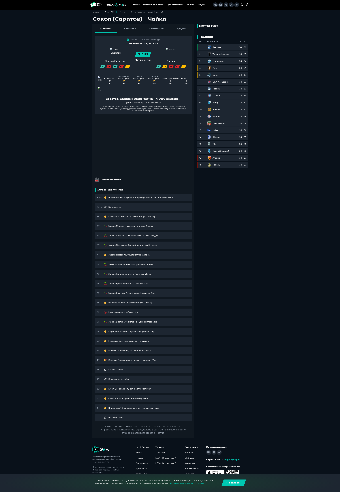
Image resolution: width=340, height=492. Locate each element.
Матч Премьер (192, 468)
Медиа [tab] (181, 28)
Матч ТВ (189, 452)
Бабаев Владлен (151, 235)
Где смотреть (175, 5)
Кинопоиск (190, 463)
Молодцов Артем (116, 302)
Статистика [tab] (157, 28)
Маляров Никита (124, 226)
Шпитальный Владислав (128, 235)
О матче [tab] (105, 28)
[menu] (186, 4)
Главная (95, 12)
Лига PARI (109, 12)
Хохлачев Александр (126, 293)
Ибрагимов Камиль (117, 331)
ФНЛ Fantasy (142, 447)
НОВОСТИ (147, 5)
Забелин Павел (115, 255)
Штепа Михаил (115, 197)
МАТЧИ (137, 5)
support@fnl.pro (231, 459)
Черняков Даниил (144, 226)
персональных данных (181, 483)
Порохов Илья (142, 283)
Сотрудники (142, 463)
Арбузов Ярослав (148, 245)
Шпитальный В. (124, 77)
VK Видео (189, 458)
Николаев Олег (116, 341)
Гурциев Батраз (123, 274)
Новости (140, 458)
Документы (141, 468)
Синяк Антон (122, 264)
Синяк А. (139, 77)
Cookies (200, 483)
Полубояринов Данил (142, 264)
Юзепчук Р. (154, 77)
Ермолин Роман (123, 283)
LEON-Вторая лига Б (165, 463)
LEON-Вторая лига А (165, 458)
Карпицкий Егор (143, 274)
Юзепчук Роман (116, 360)
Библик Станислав (125, 322)
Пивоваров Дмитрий (118, 216)
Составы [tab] (130, 28)
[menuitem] (176, 4)
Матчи (122, 12)
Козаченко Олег (148, 293)
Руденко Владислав (147, 322)
